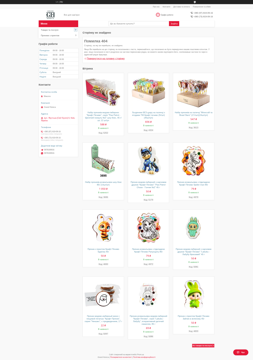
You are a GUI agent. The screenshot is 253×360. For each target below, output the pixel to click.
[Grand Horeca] (50, 15)
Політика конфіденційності (144, 357)
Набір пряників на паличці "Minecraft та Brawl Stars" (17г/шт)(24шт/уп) (193, 113)
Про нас (156, 7)
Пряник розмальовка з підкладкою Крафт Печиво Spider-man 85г (193, 183)
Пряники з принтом (50, 35)
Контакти (166, 7)
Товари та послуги (49, 30)
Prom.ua (140, 355)
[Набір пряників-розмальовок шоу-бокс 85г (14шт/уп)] (103, 161)
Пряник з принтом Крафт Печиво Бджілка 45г (103, 250)
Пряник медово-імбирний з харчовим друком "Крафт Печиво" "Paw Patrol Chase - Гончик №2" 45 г (148, 185)
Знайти (174, 23)
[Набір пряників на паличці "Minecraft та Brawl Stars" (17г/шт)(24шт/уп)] (193, 91)
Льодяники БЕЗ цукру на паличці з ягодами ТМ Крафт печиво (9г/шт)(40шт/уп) (148, 115)
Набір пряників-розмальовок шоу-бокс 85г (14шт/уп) (103, 183)
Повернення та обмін (202, 7)
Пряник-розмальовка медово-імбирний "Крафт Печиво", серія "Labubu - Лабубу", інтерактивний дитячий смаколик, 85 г (148, 320)
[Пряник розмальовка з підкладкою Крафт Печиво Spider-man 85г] (193, 161)
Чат (243, 352)
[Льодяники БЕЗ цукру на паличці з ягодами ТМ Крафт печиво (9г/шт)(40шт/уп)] (148, 91)
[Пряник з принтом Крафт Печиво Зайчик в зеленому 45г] (193, 295)
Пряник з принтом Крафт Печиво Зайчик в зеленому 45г (193, 317)
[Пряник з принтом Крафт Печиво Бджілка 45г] (103, 228)
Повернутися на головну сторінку (106, 58)
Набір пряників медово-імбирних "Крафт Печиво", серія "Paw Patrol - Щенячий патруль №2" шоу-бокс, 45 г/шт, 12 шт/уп (103, 116)
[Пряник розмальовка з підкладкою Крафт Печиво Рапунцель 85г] (148, 228)
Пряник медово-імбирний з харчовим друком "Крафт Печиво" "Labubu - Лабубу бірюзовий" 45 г (193, 251)
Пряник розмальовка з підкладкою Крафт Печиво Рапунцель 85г (148, 250)
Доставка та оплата (181, 7)
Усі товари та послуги (202, 345)
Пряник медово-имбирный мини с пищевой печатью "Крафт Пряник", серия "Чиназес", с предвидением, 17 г (103, 318)
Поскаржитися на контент (121, 357)
